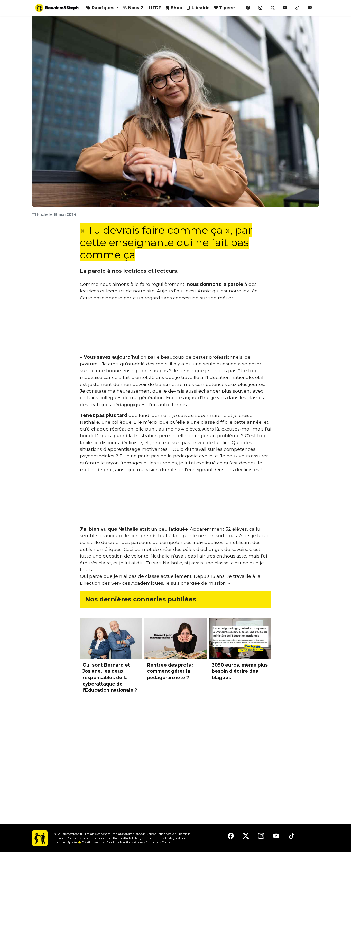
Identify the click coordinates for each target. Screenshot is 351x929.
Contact (167, 842)
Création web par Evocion (99, 842)
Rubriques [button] (103, 7)
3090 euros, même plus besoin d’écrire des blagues (240, 671)
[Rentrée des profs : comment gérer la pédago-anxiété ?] (175, 638)
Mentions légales (131, 842)
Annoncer (152, 842)
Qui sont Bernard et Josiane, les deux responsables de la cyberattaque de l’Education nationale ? (109, 677)
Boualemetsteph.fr (69, 834)
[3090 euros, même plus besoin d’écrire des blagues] (240, 638)
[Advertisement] (175, 329)
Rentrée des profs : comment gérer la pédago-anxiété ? (170, 671)
